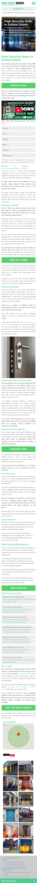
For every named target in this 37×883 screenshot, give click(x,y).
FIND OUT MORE (18, 260)
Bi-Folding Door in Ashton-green (14, 864)
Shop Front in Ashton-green (12, 858)
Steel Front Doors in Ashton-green (15, 866)
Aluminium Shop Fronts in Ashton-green (17, 876)
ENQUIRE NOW (18, 449)
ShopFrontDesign (25, 673)
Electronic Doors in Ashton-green (15, 862)
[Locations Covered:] (2, 3)
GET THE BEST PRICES (18, 707)
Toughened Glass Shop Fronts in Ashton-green (17, 873)
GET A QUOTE (18, 588)
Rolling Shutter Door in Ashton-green (15, 868)
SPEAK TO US (18, 85)
